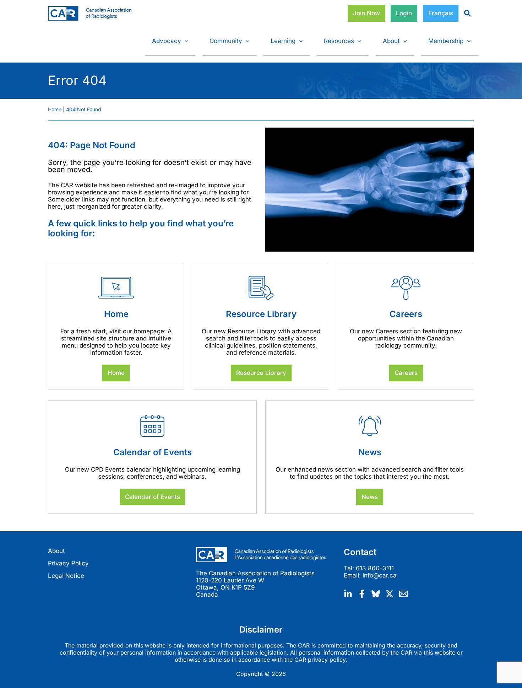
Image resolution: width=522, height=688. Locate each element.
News (369, 496)
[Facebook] (362, 594)
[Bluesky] (375, 594)
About (56, 550)
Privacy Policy (68, 563)
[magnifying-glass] (465, 13)
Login (404, 13)
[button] (184, 41)
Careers (406, 372)
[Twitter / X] (389, 594)
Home (116, 372)
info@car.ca (380, 575)
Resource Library (261, 372)
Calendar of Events (152, 496)
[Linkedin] (348, 594)
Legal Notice (66, 575)
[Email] (403, 594)
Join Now (366, 13)
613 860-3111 (375, 568)
